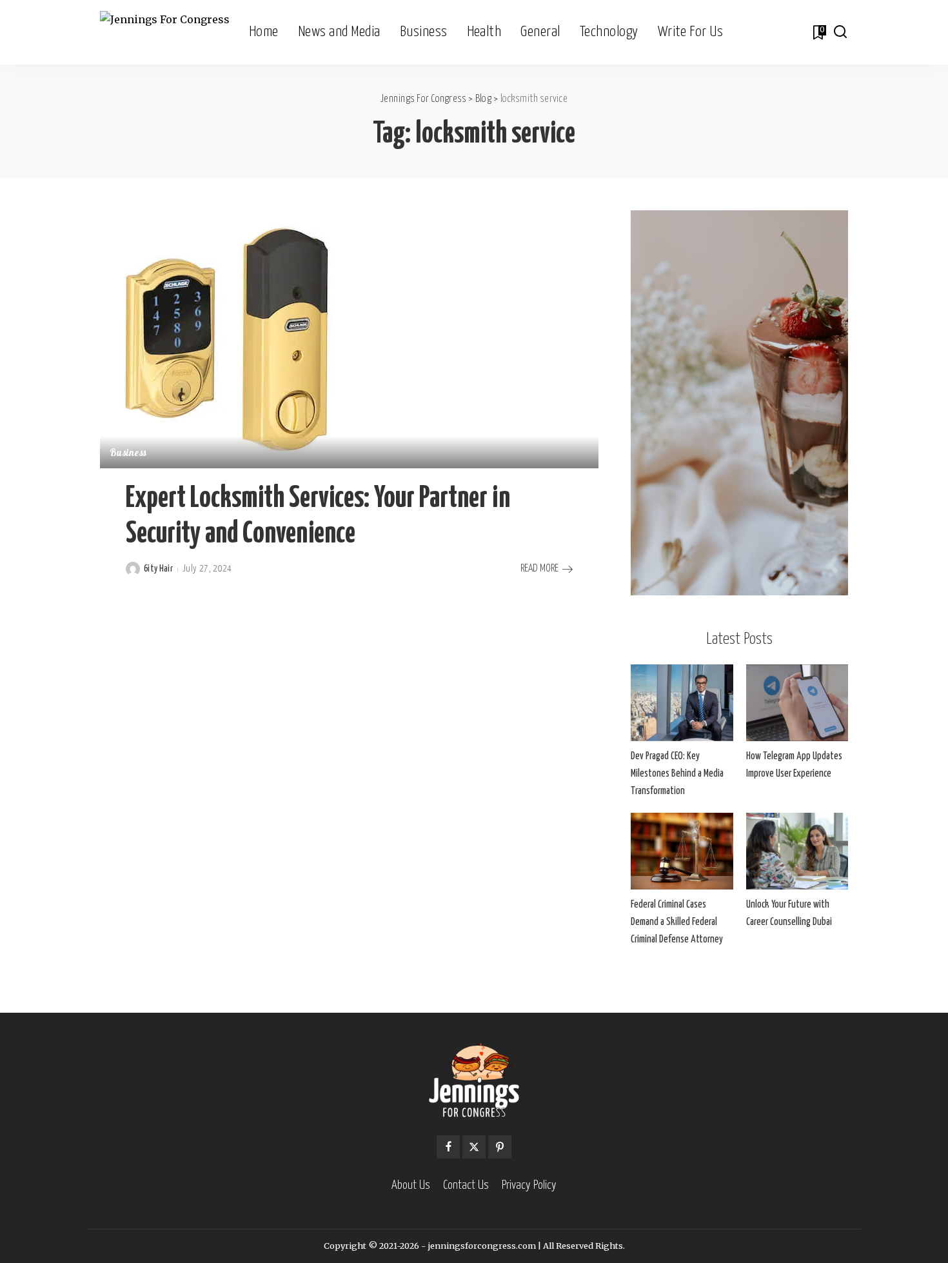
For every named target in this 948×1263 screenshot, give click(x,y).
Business (128, 454)
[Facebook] (448, 1147)
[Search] (840, 32)
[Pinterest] (499, 1147)
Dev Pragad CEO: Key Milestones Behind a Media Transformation (677, 773)
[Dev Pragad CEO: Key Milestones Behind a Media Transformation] (682, 702)
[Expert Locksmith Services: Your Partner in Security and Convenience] (229, 338)
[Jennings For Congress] (165, 32)
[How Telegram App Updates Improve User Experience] (797, 702)
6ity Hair (158, 568)
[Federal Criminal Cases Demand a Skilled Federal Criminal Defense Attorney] (682, 851)
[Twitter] (474, 1147)
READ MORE (539, 568)
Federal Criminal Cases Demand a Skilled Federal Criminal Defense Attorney (677, 922)
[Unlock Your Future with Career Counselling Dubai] (797, 851)
